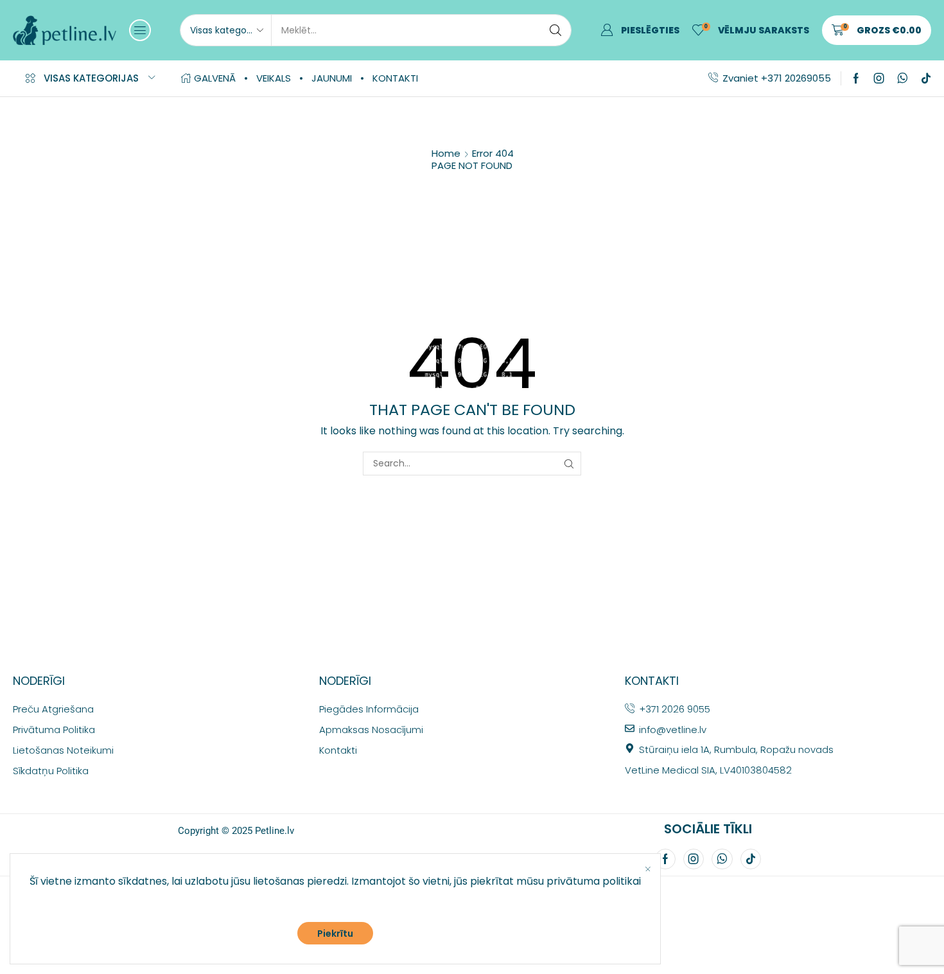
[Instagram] (879, 78)
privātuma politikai (593, 881)
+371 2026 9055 (674, 709)
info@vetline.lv (672, 729)
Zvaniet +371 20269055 (776, 78)
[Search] (555, 30)
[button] (140, 30)
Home (446, 153)
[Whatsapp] (902, 78)
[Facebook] (856, 78)
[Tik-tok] (926, 78)
